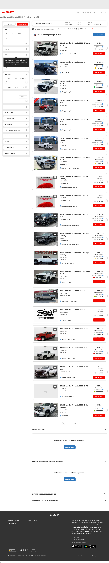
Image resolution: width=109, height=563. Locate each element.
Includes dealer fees (98, 45)
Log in (33, 551)
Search (84, 12)
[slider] (6, 68)
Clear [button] (26, 43)
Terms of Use (12, 556)
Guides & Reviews (32, 520)
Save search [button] (22, 24)
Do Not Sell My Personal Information (36, 556)
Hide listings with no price (11, 87)
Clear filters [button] (9, 24)
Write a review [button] (69, 447)
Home (78, 12)
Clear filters (95, 29)
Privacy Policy (20, 556)
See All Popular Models (79, 540)
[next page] (75, 423)
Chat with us (12, 524)
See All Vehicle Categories (79, 542)
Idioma (12, 550)
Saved (89, 12)
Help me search (99, 35)
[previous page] (63, 423)
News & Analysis (13, 520)
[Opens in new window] (77, 546)
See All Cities (76, 537)
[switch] (24, 87)
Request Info (99, 53)
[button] (16, 34)
